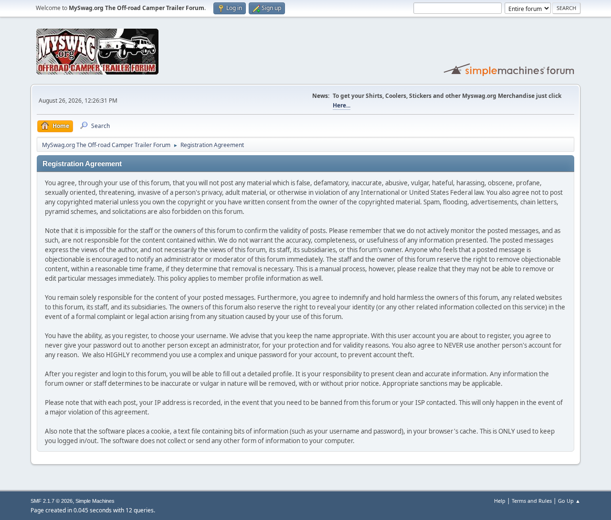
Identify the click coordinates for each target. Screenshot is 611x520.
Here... (341, 105)
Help (500, 500)
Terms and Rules (532, 500)
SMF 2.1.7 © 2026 (52, 501)
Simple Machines (95, 501)
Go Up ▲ (569, 500)
